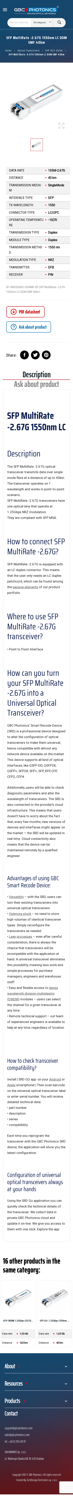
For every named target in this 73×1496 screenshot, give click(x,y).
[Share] (24, 355)
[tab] (28, 327)
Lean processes (20, 937)
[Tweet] (35, 355)
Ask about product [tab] (36, 385)
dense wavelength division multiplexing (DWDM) (32, 993)
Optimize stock (20, 914)
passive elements (25, 587)
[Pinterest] (46, 355)
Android (55, 1079)
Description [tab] (37, 376)
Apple (11, 1085)
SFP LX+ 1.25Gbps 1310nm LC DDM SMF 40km (55, 1320)
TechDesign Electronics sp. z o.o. (42, 1479)
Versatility (16, 897)
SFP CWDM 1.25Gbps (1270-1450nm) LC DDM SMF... (18, 1320)
